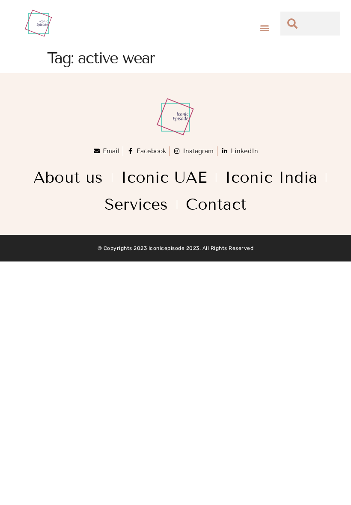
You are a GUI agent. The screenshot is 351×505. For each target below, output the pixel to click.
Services (136, 204)
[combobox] (310, 24)
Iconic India (271, 177)
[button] (265, 28)
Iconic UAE (164, 177)
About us (68, 177)
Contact (216, 204)
